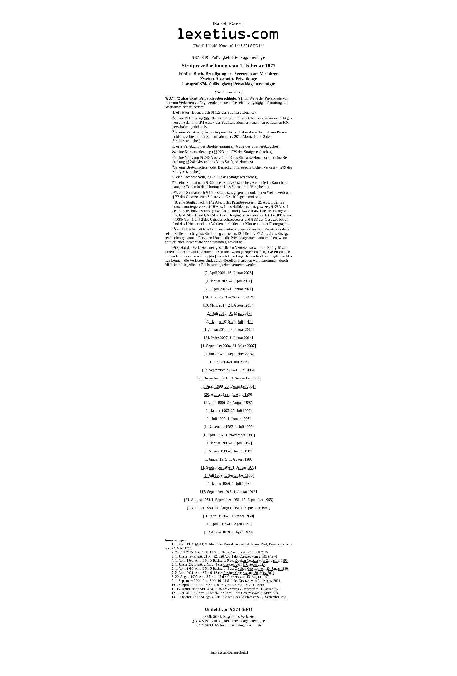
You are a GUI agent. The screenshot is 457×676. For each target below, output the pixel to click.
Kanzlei (220, 23)
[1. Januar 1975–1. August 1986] (228, 459)
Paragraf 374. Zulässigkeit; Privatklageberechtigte (228, 83)
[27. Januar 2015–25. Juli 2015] (229, 321)
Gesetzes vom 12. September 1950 (264, 597)
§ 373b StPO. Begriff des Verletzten (229, 617)
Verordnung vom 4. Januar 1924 (245, 544)
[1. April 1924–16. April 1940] (228, 524)
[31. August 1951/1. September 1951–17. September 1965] (228, 500)
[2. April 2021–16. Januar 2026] (228, 273)
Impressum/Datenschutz (229, 652)
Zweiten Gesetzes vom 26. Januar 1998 (261, 560)
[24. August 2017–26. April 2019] (228, 297)
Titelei (198, 46)
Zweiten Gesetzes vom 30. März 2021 (248, 572)
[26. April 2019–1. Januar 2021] (228, 289)
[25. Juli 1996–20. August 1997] (228, 402)
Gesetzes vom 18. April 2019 (244, 585)
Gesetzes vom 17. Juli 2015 (249, 552)
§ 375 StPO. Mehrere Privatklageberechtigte (228, 625)
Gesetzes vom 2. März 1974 (258, 556)
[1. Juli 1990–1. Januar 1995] (229, 419)
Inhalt (211, 46)
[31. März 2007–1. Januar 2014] (228, 338)
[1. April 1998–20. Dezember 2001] (229, 386)
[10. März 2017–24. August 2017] (228, 305)
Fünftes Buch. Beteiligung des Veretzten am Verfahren (228, 73)
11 (173, 201)
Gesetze (236, 23)
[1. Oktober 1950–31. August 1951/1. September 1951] (228, 508)
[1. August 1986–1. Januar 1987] (228, 451)
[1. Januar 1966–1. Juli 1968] (229, 483)
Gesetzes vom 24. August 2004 (259, 581)
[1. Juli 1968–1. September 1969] (229, 475)
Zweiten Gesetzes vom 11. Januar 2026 (254, 589)
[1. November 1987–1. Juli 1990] (229, 427)
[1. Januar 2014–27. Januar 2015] (228, 330)
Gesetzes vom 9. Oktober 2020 (244, 564)
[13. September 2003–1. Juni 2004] (228, 370)
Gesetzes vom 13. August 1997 (248, 577)
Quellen (226, 46)
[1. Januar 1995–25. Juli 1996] (229, 411)
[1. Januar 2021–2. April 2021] (228, 281)
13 (173, 247)
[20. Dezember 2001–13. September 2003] (228, 378)
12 (173, 228)
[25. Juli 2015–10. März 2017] (229, 313)
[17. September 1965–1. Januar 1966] (228, 492)
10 (173, 191)
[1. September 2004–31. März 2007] (228, 346)
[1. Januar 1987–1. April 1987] (228, 443)
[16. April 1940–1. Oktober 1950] (228, 516)
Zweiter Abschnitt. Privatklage (228, 78)
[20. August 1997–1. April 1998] (228, 394)
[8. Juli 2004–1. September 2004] (229, 354)
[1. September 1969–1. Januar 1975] (228, 467)
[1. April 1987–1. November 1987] (228, 435)
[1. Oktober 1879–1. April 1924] (228, 532)
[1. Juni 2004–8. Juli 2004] (228, 362)
